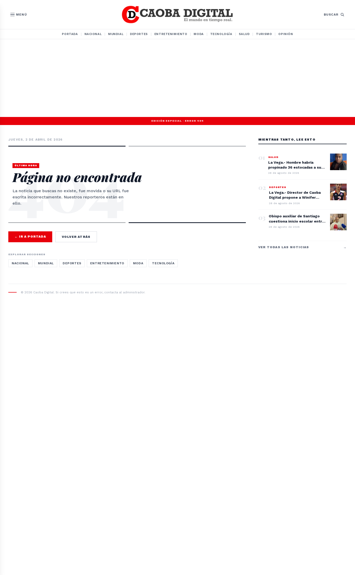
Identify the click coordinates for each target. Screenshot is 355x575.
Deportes (139, 34)
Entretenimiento (170, 34)
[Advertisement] (177, 78)
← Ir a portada (30, 236)
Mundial (115, 34)
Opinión (285, 34)
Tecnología (221, 34)
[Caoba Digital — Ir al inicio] (177, 14)
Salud (244, 34)
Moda (198, 34)
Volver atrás (76, 237)
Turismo (264, 34)
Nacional (93, 34)
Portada (70, 34)
